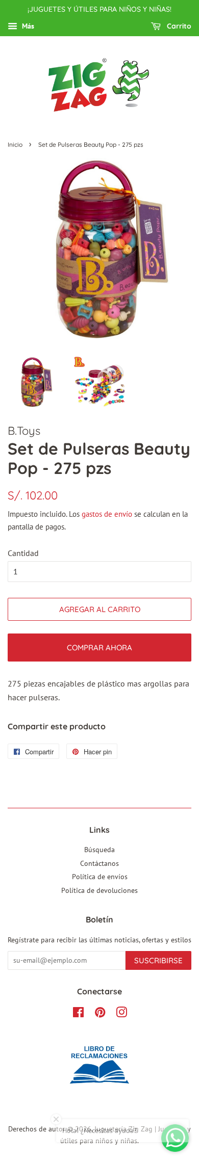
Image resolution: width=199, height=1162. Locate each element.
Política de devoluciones (99, 890)
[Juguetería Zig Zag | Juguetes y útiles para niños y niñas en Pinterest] (100, 1014)
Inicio (15, 144)
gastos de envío (107, 514)
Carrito (178, 26)
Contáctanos (99, 863)
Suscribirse (158, 960)
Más (27, 26)
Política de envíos (100, 876)
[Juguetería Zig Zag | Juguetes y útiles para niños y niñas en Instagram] (121, 1014)
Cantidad (23, 553)
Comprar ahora (99, 647)
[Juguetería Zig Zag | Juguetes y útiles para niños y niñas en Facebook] (78, 1014)
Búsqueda (99, 849)
